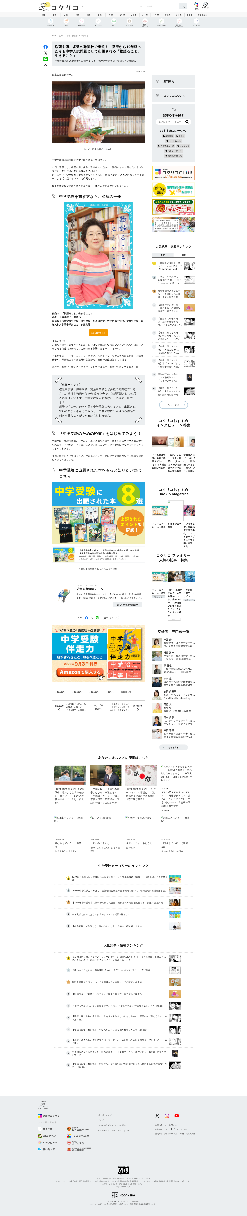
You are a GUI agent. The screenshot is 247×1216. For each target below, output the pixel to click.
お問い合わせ (160, 1125)
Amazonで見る (98, 332)
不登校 (182, 136)
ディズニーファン (106, 1120)
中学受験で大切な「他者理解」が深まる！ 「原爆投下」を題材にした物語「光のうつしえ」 (76, 707)
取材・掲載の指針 (187, 1133)
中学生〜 (110, 692)
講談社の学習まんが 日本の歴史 (112, 1125)
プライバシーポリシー (182, 1129)
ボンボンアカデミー (107, 1115)
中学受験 (84, 35)
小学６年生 (94, 692)
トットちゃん (175, 141)
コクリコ (174, 619)
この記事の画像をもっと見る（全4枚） (98, 568)
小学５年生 (77, 692)
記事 (61, 35)
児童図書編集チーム (63, 74)
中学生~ (190, 15)
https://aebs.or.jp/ (123, 1186)
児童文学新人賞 (175, 155)
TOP (54, 35)
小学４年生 (60, 692)
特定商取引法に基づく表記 (166, 1133)
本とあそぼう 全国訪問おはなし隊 (114, 1130)
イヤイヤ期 (185, 145)
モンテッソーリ (175, 150)
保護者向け (202, 15)
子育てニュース (167, 145)
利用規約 (173, 1125)
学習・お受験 (72, 35)
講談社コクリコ (158, 597)
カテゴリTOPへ (98, 707)
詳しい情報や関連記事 (127, 604)
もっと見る (174, 404)
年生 (122, 14)
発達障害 (169, 136)
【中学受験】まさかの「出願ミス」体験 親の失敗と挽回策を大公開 (120, 707)
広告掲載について (162, 1129)
